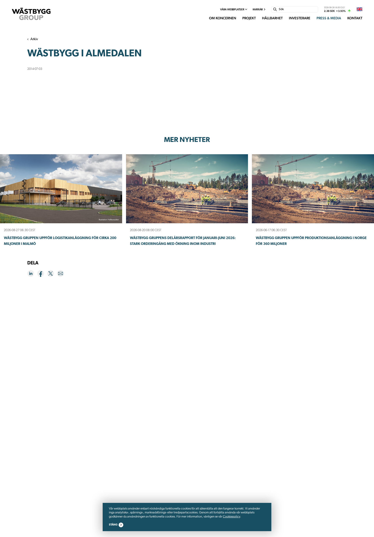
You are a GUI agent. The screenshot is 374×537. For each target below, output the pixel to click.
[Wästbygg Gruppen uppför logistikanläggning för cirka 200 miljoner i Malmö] (61, 188)
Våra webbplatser (232, 9)
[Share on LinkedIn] (32, 274)
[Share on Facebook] (42, 274)
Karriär (258, 9)
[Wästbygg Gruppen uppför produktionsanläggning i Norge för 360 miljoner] (313, 188)
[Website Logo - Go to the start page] (31, 14)
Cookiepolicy (231, 516)
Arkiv (34, 39)
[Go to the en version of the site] (359, 9)
